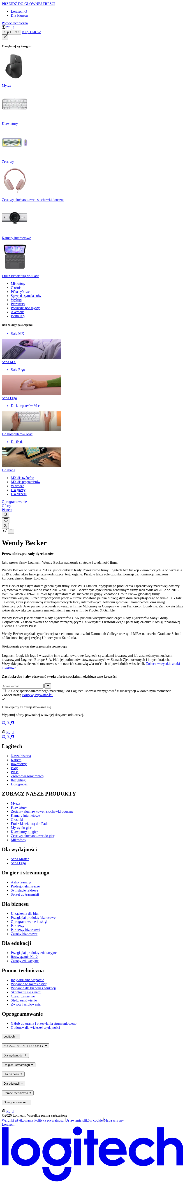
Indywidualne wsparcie (27, 980)
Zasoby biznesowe (24, 934)
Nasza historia (21, 756)
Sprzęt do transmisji (25, 894)
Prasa (14, 772)
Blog (14, 768)
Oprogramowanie (14, 502)
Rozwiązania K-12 (24, 957)
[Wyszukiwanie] (5, 515)
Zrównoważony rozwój (27, 776)
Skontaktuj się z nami (26, 992)
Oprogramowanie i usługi (29, 922)
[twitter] (8, 723)
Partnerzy (17, 926)
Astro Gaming (21, 882)
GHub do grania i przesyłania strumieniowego (43, 1023)
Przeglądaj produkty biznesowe (33, 917)
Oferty (6, 506)
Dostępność (19, 784)
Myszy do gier (21, 828)
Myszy (16, 803)
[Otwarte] (11, 531)
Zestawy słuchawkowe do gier (32, 836)
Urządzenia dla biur (25, 913)
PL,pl (10, 28)
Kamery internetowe (25, 815)
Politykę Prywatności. (37, 695)
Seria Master (20, 859)
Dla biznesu (19, 15)
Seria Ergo (18, 863)
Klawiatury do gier (24, 832)
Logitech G (19, 11)
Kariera (16, 760)
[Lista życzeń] (6, 520)
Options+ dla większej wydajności (35, 1027)
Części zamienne (23, 996)
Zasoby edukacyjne (25, 961)
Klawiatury (19, 807)
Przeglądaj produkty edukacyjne (34, 953)
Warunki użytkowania (17, 1120)
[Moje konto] (5, 526)
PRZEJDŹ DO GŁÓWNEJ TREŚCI (28, 4)
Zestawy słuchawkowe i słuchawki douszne (42, 811)
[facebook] (12, 723)
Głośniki (17, 819)
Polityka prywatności (49, 1120)
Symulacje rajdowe (24, 890)
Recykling (18, 780)
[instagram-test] (4, 723)
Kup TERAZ (11, 32)
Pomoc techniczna (15, 23)
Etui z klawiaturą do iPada (29, 824)
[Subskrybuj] (47, 685)
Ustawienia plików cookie (84, 1120)
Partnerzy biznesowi (25, 930)
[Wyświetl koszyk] (5, 531)
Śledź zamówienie (24, 1000)
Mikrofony (18, 840)
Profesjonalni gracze (25, 886)
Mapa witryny (114, 1120)
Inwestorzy (19, 764)
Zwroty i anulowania (26, 1004)
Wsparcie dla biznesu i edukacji (33, 988)
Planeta (7, 510)
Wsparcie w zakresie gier (28, 984)
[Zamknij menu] (5, 36)
